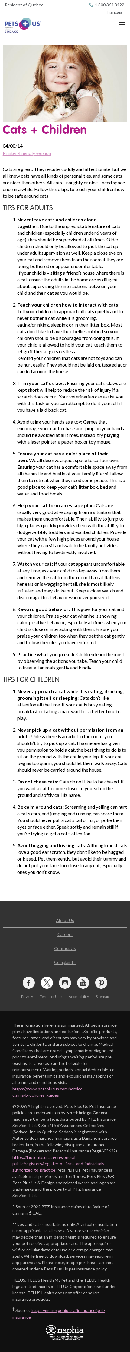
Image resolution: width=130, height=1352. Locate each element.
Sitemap (102, 996)
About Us (65, 920)
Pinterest (101, 983)
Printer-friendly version (27, 153)
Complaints (65, 962)
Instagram (65, 983)
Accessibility (79, 996)
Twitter (47, 983)
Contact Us (65, 948)
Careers (65, 934)
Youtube (83, 983)
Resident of (24, 4)
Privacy (27, 996)
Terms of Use (51, 996)
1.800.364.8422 (109, 4)
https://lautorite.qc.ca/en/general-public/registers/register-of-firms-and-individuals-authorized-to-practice (59, 1164)
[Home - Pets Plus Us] (23, 25)
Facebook (29, 983)
